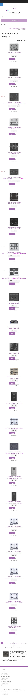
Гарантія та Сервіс (4, 673)
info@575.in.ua (5, 694)
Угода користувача (4, 674)
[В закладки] (16, 59)
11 (23, 643)
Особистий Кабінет (4, 683)
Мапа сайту (3, 679)
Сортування (18, 40)
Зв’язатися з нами (4, 678)
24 (25, 40)
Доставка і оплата (4, 672)
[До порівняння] (18, 59)
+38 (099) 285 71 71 (5, 693)
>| (14, 645)
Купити (12, 59)
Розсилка (3, 686)
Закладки (3, 685)
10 (21, 643)
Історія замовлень (4, 684)
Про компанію (3, 671)
